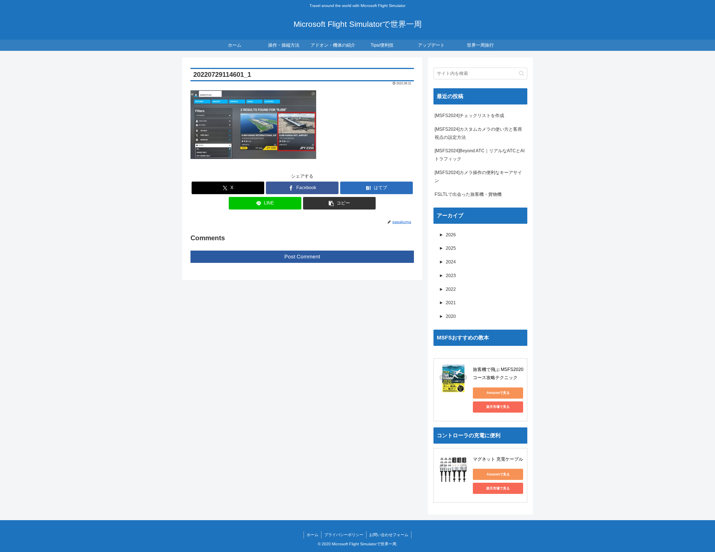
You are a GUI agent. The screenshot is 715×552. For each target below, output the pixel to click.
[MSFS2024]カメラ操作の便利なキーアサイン (478, 176)
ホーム (312, 534)
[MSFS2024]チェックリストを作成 (469, 115)
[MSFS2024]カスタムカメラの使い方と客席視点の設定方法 (478, 133)
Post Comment (302, 257)
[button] (339, 203)
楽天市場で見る (498, 407)
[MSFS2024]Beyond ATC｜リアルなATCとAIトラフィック (480, 154)
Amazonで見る (498, 393)
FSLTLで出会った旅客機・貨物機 (468, 194)
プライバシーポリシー (343, 534)
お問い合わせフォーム (388, 534)
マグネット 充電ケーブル (498, 459)
